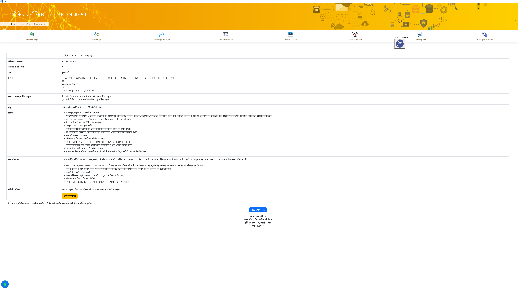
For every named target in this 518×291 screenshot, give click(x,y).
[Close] (411, 112)
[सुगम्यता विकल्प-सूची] (5, 284)
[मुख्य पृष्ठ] (11, 24)
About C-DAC (407, 265)
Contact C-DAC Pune (501, 265)
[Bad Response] (424, 254)
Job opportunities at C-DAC (469, 265)
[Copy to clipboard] (403, 254)
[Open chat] (399, 43)
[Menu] (400, 101)
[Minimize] (400, 112)
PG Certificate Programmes (434, 265)
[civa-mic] (454, 281)
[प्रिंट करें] (3, 1)
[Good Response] (414, 254)
